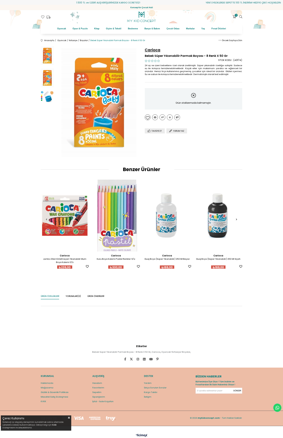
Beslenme (133, 28)
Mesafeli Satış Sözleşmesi (54, 396)
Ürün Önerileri (95, 296)
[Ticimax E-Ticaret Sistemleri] (141, 435)
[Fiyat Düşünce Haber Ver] (170, 117)
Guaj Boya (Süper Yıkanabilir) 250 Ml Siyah (218, 259)
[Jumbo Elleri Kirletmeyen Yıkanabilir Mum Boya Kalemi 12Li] (65, 216)
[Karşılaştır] (162, 117)
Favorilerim (98, 387)
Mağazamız (47, 387)
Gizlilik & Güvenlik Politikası (54, 392)
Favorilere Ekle (87, 266)
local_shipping (48, 17)
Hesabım (97, 383)
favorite (43, 17)
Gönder (237, 390)
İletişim (147, 396)
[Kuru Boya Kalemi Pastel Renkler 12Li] (116, 216)
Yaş (203, 28)
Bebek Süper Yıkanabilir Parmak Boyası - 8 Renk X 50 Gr (121, 352)
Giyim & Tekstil (113, 28)
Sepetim (96, 392)
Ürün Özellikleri (50, 296)
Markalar (190, 28)
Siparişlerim (98, 396)
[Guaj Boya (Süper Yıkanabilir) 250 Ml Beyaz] (167, 216)
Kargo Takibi (150, 392)
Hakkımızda (47, 383)
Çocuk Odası (173, 28)
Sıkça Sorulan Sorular (155, 387)
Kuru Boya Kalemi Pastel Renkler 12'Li (116, 259)
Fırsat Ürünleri (218, 28)
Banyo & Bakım (152, 28)
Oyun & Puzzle (80, 28)
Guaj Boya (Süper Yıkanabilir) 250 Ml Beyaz (167, 259)
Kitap (96, 28)
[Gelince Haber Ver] (177, 117)
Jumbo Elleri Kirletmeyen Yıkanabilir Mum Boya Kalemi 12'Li (64, 260)
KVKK (43, 401)
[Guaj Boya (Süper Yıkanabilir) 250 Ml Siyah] (218, 216)
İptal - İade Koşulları (102, 401)
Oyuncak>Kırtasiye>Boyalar (175, 352)
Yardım (147, 383)
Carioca (156, 352)
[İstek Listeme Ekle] (155, 117)
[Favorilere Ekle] (148, 117)
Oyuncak (61, 28)
